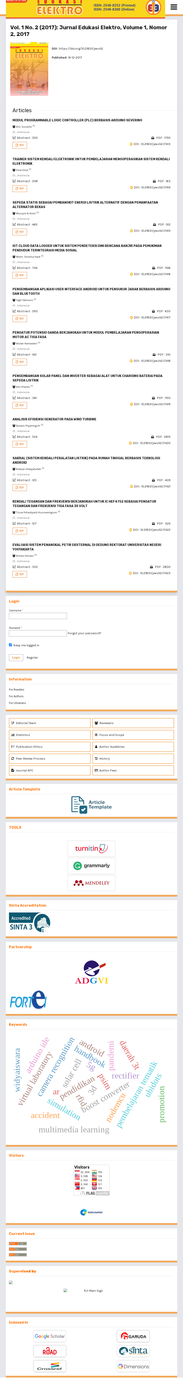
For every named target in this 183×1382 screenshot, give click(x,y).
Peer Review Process (30, 759)
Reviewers (106, 723)
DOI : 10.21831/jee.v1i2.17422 (152, 530)
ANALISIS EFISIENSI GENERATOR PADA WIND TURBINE (54, 419)
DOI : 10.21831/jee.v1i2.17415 (152, 231)
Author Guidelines (112, 747)
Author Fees (108, 770)
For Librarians (17, 703)
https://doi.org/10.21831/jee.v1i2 (81, 49)
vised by (28, 1271)
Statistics (22, 735)
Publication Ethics (29, 747)
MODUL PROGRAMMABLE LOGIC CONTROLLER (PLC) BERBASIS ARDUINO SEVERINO (77, 120)
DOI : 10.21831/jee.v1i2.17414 (152, 187)
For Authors (16, 696)
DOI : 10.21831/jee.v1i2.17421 (152, 486)
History (104, 759)
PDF (21, 145)
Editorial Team (25, 723)
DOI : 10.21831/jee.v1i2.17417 (152, 317)
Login (16, 657)
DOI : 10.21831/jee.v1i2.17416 (152, 274)
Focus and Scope (111, 735)
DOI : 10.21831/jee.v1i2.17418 (152, 361)
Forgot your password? (84, 633)
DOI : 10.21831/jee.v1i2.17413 (152, 144)
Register (32, 657)
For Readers (16, 689)
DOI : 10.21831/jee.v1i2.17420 (152, 443)
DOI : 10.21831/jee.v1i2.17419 (152, 404)
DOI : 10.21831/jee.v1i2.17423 (152, 573)
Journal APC (24, 770)
